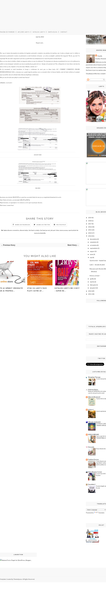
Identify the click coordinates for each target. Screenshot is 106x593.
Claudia (99, 56)
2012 (90, 291)
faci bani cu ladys (34, 230)
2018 (90, 221)
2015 (90, 230)
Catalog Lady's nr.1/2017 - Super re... (67, 289)
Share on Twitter (43, 224)
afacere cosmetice (13, 230)
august (92, 251)
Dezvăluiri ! (92, 484)
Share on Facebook (22, 224)
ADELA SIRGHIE (93, 434)
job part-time (55, 230)
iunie (91, 254)
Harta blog (52, 32)
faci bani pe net (45, 230)
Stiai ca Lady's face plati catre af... (37, 289)
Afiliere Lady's (24, 32)
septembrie (93, 248)
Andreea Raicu (93, 389)
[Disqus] (40, 326)
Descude (91, 447)
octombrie (93, 245)
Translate (101, 513)
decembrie (93, 239)
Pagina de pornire (7, 32)
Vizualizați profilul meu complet (96, 73)
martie (92, 282)
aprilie (92, 279)
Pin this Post (61, 224)
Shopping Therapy (94, 377)
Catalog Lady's (39, 32)
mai (91, 257)
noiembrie (93, 242)
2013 (90, 236)
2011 (90, 294)
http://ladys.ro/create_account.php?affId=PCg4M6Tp (15, 200)
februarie (93, 285)
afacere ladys (24, 230)
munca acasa (64, 230)
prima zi (90, 409)
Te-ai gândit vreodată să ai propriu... (11, 289)
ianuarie (92, 288)
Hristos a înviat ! (95, 276)
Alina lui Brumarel (94, 397)
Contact (63, 32)
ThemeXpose (17, 579)
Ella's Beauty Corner (95, 472)
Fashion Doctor (93, 459)
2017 (90, 224)
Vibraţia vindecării (94, 422)
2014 (90, 233)
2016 (90, 227)
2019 (90, 217)
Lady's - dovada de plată (97, 265)
